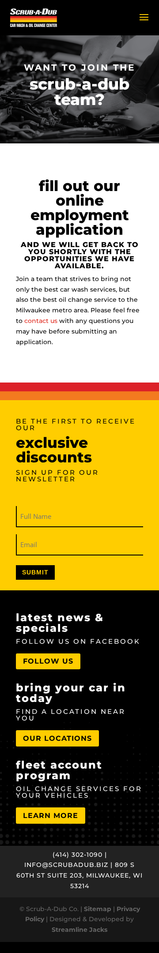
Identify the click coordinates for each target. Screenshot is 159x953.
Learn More (50, 815)
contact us (40, 321)
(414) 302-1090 (77, 855)
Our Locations (57, 738)
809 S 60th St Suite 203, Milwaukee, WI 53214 (79, 875)
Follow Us (48, 661)
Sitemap (97, 909)
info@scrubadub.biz (66, 865)
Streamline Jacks (79, 930)
